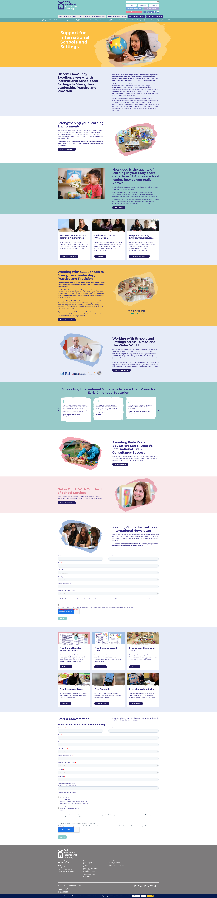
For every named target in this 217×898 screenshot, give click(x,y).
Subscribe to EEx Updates (134, 12)
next (158, 409)
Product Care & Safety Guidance (117, 865)
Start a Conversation (66, 149)
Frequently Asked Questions (91, 868)
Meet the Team (87, 862)
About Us (154, 5)
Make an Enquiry (151, 8)
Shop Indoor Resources (136, 16)
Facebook (145, 12)
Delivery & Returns (88, 870)
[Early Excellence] (67, 5)
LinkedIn (151, 12)
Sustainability (87, 867)
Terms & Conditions (114, 862)
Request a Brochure (89, 874)
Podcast (155, 886)
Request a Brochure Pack (134, 8)
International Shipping (89, 871)
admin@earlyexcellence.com (66, 867)
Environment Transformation (117, 16)
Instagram (148, 12)
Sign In (131, 5)
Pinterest (154, 12)
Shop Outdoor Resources (154, 16)
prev (58, 409)
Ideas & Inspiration (65, 16)
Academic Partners (88, 864)
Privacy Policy (112, 864)
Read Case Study (120, 464)
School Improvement (99, 16)
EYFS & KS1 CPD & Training (81, 16)
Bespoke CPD (132, 86)
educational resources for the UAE (76, 295)
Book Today (118, 207)
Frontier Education (64, 290)
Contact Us (143, 5)
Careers (85, 865)
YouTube (158, 12)
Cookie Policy (112, 861)
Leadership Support (119, 86)
